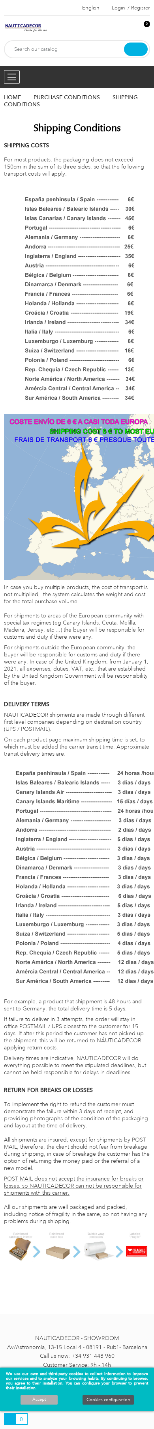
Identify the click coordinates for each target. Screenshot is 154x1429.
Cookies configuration (108, 1400)
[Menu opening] (12, 77)
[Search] (136, 49)
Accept (39, 1399)
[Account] (130, 28)
